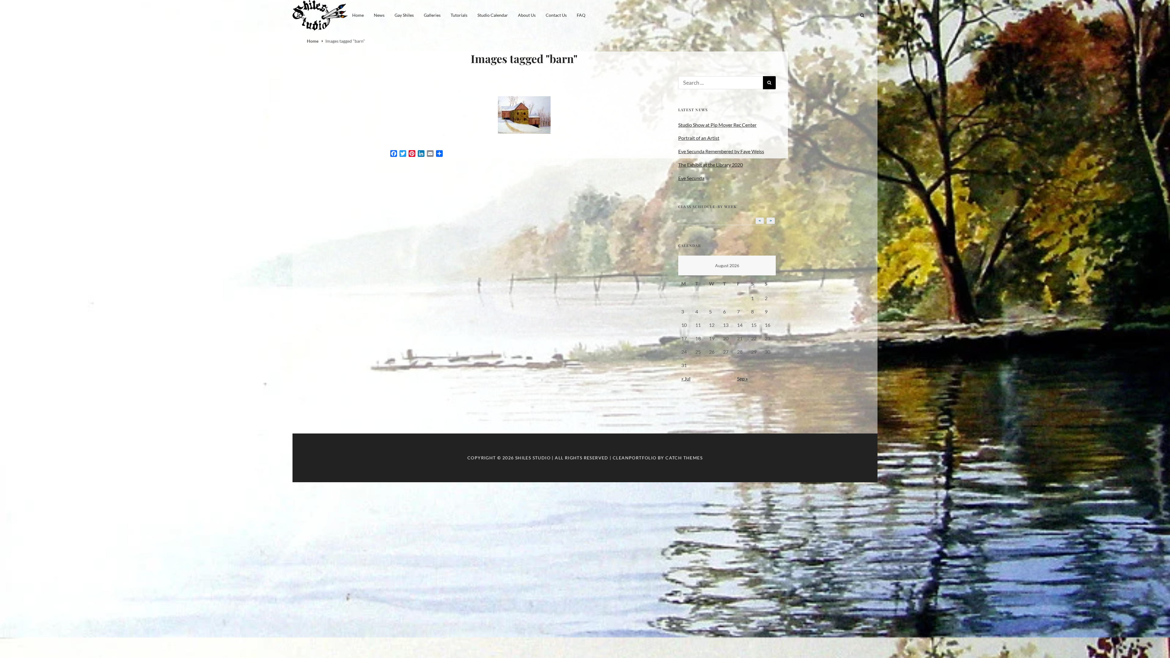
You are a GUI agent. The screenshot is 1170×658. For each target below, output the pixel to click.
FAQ (581, 15)
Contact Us (556, 15)
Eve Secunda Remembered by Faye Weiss (721, 151)
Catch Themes (684, 457)
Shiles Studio (533, 457)
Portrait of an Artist (698, 138)
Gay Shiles (404, 15)
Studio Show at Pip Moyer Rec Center (717, 125)
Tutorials (459, 15)
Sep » (742, 378)
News (379, 15)
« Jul (685, 378)
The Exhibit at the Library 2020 (710, 165)
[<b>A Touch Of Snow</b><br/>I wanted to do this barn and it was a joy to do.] (524, 115)
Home (358, 15)
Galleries (432, 15)
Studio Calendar (492, 15)
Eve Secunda (691, 178)
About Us (527, 15)
